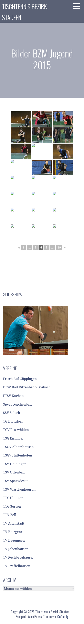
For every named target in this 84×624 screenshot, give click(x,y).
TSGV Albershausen (18, 447)
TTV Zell (9, 515)
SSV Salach (11, 413)
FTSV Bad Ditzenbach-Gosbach (27, 387)
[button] (78, 6)
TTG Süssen (12, 506)
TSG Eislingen (13, 438)
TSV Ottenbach (14, 472)
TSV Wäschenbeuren (19, 489)
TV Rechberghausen (18, 557)
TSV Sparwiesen (15, 481)
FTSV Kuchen (13, 396)
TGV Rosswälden (16, 430)
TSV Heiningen (14, 464)
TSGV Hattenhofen (17, 455)
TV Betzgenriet (15, 532)
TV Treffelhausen (16, 566)
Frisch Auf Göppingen (20, 379)
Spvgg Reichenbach (18, 404)
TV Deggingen (14, 540)
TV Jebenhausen (15, 549)
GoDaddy (62, 616)
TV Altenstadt (13, 523)
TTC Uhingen (13, 498)
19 (59, 247)
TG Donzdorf (13, 421)
